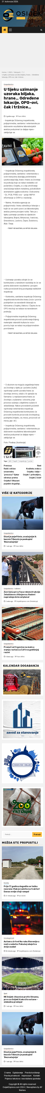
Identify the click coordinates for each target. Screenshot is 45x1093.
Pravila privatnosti (12, 1075)
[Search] (41, 30)
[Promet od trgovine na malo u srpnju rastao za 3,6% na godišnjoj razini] (22, 623)
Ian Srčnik (22, 896)
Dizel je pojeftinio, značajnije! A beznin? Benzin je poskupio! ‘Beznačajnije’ (20, 539)
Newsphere (32, 1087)
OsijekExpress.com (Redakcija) (27, 601)
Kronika (6, 883)
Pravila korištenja (32, 1072)
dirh (10, 461)
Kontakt (36, 1075)
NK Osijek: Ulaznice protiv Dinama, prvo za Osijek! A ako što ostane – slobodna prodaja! (21, 999)
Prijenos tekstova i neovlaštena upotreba (22, 1078)
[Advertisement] (22, 50)
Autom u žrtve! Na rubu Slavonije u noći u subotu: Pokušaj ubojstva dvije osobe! (21, 944)
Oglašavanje (17, 1072)
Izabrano (17, 588)
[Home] (4, 30)
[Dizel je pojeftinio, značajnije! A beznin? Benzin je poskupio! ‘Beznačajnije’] (22, 513)
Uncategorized (9, 938)
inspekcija (22, 461)
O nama (7, 1072)
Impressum (27, 1075)
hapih (15, 461)
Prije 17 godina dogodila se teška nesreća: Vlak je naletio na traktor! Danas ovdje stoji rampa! (22, 889)
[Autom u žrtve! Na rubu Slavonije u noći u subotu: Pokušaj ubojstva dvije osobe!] (22, 918)
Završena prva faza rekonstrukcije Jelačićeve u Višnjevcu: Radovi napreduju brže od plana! (22, 594)
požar (30, 461)
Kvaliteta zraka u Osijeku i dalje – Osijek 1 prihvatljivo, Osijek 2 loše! (32, 471)
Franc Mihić (22, 116)
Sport (5, 993)
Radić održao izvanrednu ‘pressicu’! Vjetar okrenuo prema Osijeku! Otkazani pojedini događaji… (12, 474)
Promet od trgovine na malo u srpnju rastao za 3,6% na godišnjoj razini (21, 650)
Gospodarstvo (8, 84)
